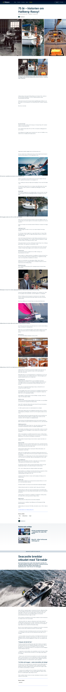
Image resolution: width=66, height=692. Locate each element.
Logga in (57, 2)
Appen (27, 2)
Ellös (19, 515)
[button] (47, 347)
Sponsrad (20, 682)
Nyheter (30, 2)
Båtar (15, 2)
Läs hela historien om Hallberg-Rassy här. (26, 509)
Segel (30, 515)
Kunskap (23, 2)
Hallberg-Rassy (24, 515)
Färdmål (18, 2)
